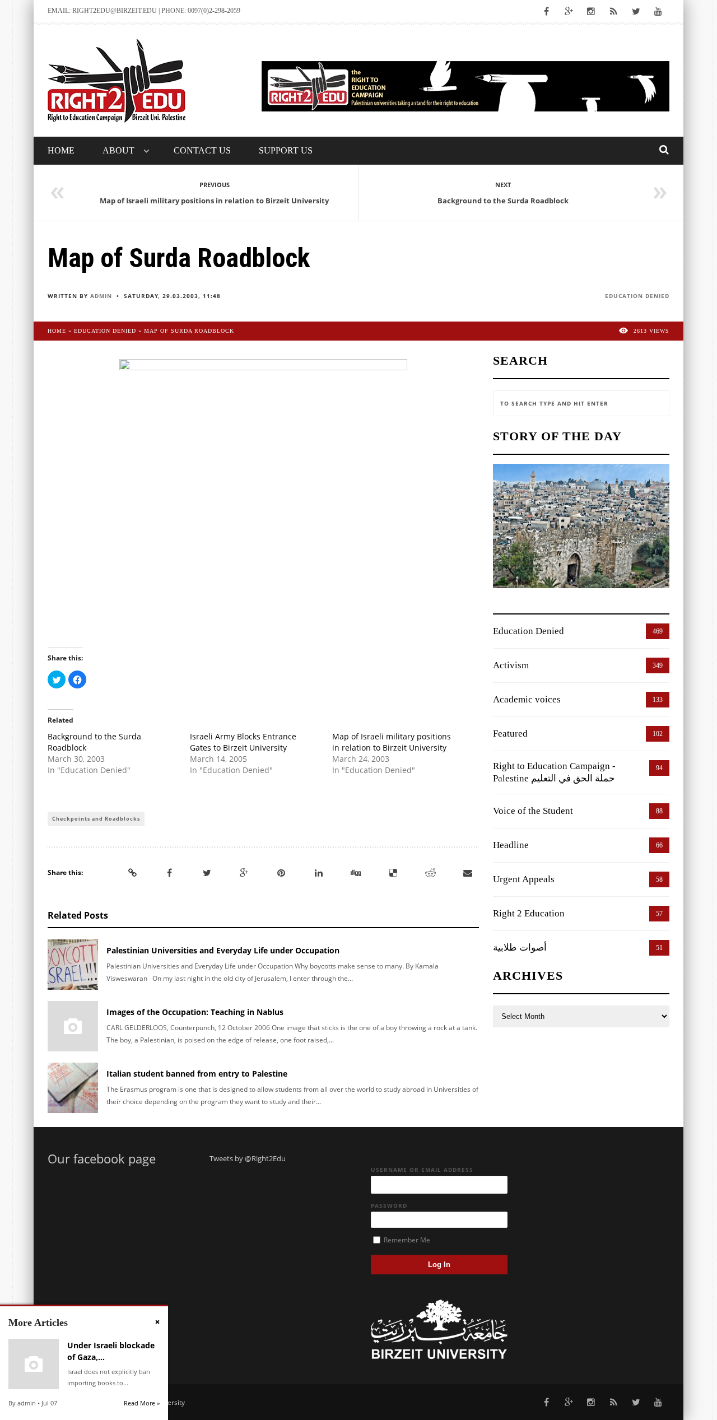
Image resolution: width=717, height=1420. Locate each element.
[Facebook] (170, 873)
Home (61, 150)
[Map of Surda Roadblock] (263, 494)
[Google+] (244, 873)
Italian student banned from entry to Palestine (196, 1073)
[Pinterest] (281, 873)
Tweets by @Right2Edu (247, 1158)
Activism (511, 665)
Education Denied (637, 296)
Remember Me (406, 1240)
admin (101, 296)
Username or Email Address (422, 1170)
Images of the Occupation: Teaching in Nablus (194, 1012)
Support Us (286, 150)
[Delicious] (393, 873)
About (118, 150)
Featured (510, 733)
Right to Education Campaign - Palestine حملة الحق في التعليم (554, 772)
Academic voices (527, 699)
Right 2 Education (529, 913)
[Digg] (355, 873)
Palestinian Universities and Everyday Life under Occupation (222, 950)
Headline (511, 845)
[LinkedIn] (319, 873)
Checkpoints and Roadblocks (96, 818)
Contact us (202, 150)
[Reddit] (430, 873)
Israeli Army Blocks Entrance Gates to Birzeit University (243, 742)
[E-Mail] (468, 873)
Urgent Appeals (524, 879)
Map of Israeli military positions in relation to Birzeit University (391, 742)
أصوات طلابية (520, 947)
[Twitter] (206, 873)
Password (389, 1205)
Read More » (142, 1403)
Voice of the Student (533, 811)
